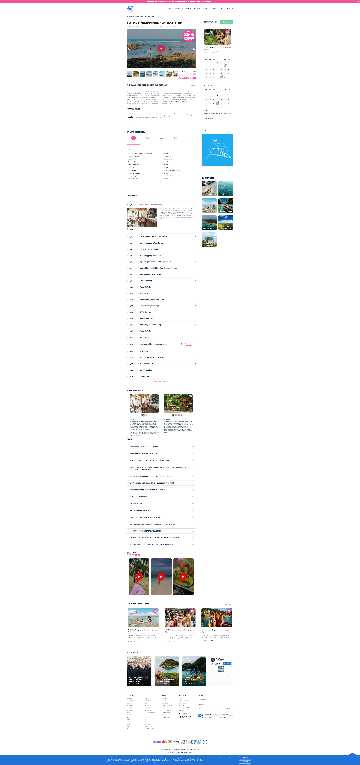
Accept (245, 758)
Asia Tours (140, 16)
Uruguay (147, 708)
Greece (147, 715)
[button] (161, 48)
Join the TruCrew (166, 708)
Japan (128, 719)
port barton (167, 419)
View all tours (228, 604)
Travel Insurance (183, 701)
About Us (188, 8)
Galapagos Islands (150, 712)
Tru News (164, 698)
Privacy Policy (165, 717)
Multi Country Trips (150, 729)
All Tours (133, 16)
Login (228, 8)
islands (129, 94)
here (225, 717)
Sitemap (181, 710)
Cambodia (130, 701)
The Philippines (175, 101)
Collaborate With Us (167, 712)
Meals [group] (175, 142)
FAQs (180, 698)
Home (128, 16)
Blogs (214, 8)
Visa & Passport (183, 703)
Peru (128, 729)
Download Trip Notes (161, 381)
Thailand (129, 698)
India (128, 712)
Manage (245, 762)
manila (132, 419)
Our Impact (197, 8)
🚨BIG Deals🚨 (178, 8)
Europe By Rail (149, 724)
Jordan (129, 726)
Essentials (206, 8)
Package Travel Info (184, 708)
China (128, 717)
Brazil (146, 703)
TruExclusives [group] (189, 142)
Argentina (147, 705)
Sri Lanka (129, 710)
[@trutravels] (213, 660)
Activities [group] (133, 142)
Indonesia (129, 705)
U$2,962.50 (187, 78)
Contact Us (165, 703)
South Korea (130, 715)
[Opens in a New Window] (180, 716)
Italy (146, 717)
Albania (147, 719)
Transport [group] (147, 142)
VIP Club (181, 705)
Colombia (147, 698)
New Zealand (148, 726)
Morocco (129, 722)
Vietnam (129, 703)
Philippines (130, 708)
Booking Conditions (167, 715)
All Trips (169, 8)
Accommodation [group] (161, 142)
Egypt (128, 724)
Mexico (147, 701)
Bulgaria (147, 722)
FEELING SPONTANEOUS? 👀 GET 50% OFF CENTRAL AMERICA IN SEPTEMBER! (179, 1)
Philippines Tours (149, 16)
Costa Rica (148, 710)
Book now (226, 22)
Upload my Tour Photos (168, 705)
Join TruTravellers (166, 710)
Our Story (164, 701)
